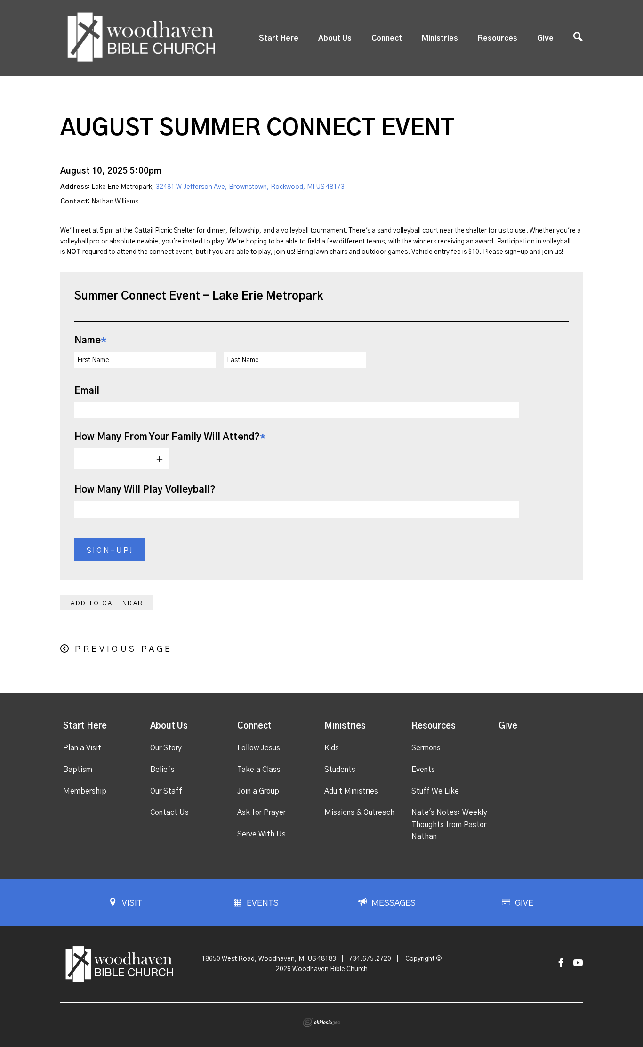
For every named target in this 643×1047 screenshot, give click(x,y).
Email (86, 391)
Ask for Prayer (261, 812)
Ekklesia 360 (321, 1022)
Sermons (426, 748)
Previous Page (123, 649)
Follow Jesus (258, 748)
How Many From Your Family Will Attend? (169, 437)
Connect (386, 38)
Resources (497, 38)
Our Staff (166, 791)
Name (90, 340)
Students (339, 769)
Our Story (166, 748)
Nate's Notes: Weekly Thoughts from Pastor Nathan (449, 824)
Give (545, 38)
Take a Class (259, 769)
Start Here (278, 38)
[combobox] (121, 458)
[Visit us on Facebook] (561, 963)
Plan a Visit (82, 748)
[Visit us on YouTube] (578, 963)
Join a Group (258, 791)
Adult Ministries (351, 791)
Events (423, 769)
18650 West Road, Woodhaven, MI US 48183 (268, 959)
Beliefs (162, 769)
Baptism (77, 769)
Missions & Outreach (359, 812)
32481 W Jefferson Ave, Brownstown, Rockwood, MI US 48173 (250, 187)
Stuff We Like (435, 791)
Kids (331, 748)
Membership (84, 791)
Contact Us (169, 812)
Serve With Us (261, 834)
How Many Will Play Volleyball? (145, 490)
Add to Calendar (107, 604)
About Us (335, 38)
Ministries (440, 38)
